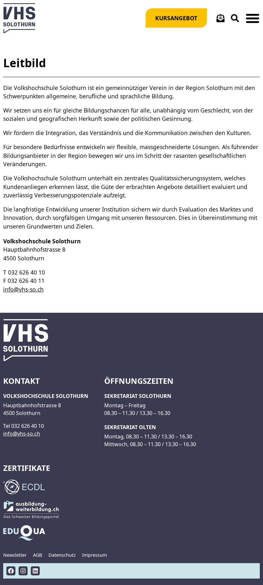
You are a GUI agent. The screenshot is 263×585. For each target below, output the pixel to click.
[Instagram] (23, 570)
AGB (37, 555)
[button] (252, 18)
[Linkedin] (35, 570)
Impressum (94, 555)
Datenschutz (62, 555)
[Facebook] (10, 570)
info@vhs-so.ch (23, 289)
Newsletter (15, 555)
